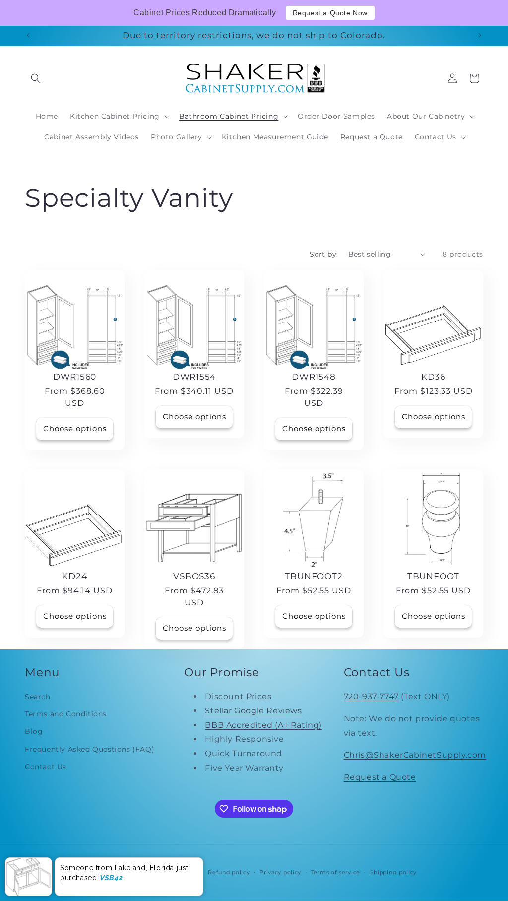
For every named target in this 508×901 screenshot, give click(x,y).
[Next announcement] (480, 35)
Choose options (75, 428)
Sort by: (324, 254)
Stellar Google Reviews (253, 710)
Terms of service (335, 872)
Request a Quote (380, 777)
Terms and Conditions (66, 713)
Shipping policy (393, 872)
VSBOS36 (194, 576)
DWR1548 (313, 377)
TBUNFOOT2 (313, 576)
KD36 (433, 377)
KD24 (74, 576)
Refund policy (229, 872)
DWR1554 (194, 377)
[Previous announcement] (28, 35)
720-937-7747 (371, 696)
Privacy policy (280, 872)
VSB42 (111, 878)
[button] (36, 78)
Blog (34, 731)
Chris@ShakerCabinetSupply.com (415, 755)
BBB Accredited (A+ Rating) (263, 725)
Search (38, 696)
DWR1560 (74, 377)
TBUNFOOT (433, 576)
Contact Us (45, 766)
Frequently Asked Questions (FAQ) (89, 749)
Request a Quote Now (330, 13)
